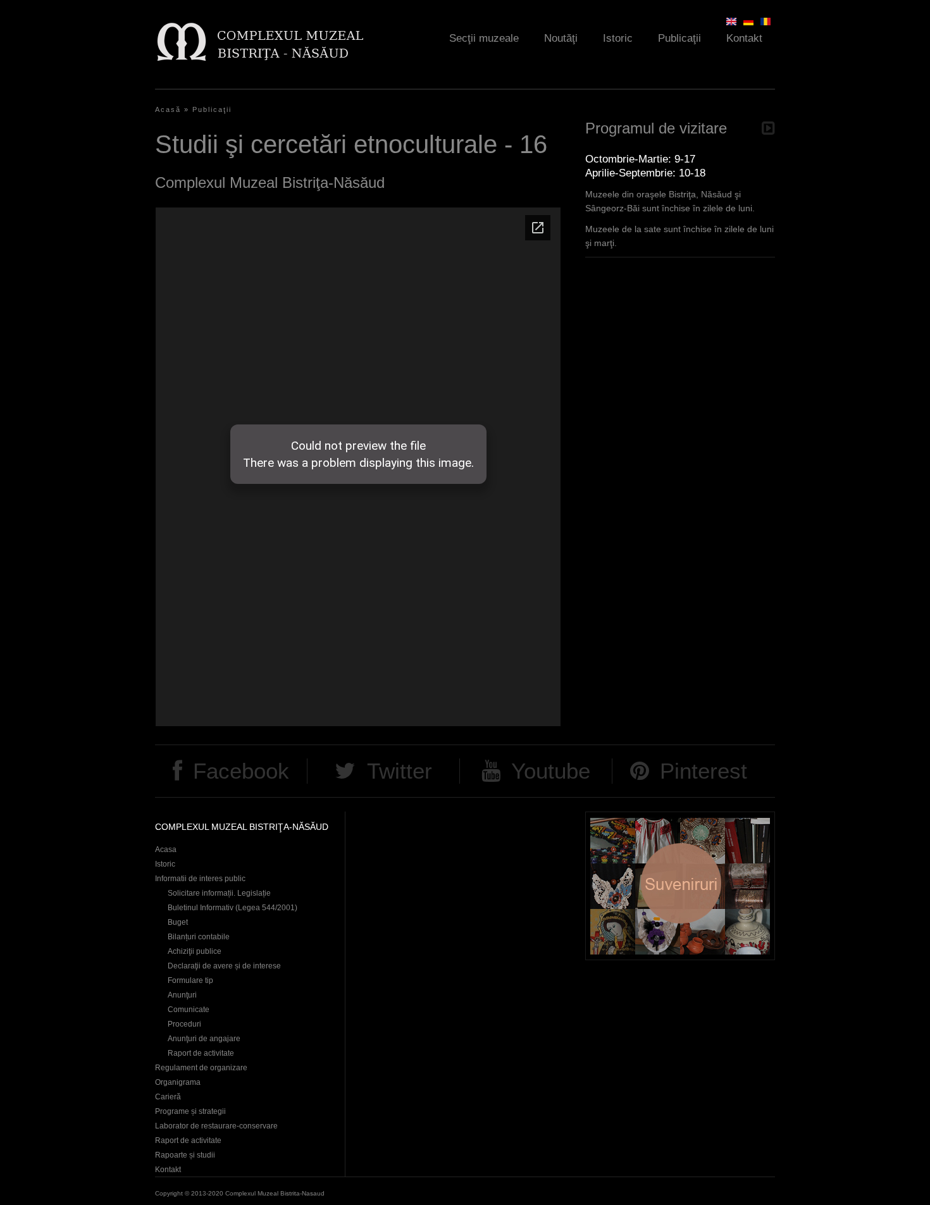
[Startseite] (259, 41)
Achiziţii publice (194, 951)
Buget (178, 922)
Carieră (168, 1096)
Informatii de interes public (200, 878)
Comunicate (188, 1009)
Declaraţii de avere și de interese (224, 965)
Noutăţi (561, 38)
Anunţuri (182, 995)
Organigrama (178, 1082)
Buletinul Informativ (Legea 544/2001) (232, 907)
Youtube (550, 770)
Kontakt (744, 38)
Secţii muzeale (484, 38)
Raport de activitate (201, 1053)
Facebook (241, 770)
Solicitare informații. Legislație (219, 893)
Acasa (166, 849)
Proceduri (184, 1024)
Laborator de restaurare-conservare (216, 1126)
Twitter (399, 770)
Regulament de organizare (201, 1067)
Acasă (168, 109)
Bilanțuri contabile (199, 936)
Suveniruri (680, 886)
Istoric (618, 38)
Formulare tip (190, 980)
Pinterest (703, 770)
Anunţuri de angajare (204, 1038)
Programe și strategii (190, 1111)
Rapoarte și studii (185, 1155)
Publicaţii (679, 38)
